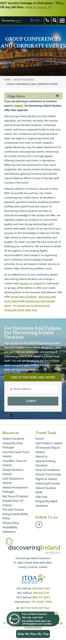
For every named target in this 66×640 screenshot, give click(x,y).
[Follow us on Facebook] (39, 524)
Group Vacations (24, 80)
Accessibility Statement (10, 529)
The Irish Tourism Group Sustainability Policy (15, 514)
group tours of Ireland (24, 297)
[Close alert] (62, 3)
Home (7, 80)
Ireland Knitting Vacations (46, 463)
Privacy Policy (11, 523)
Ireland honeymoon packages (15, 490)
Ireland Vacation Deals (46, 490)
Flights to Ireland (46, 479)
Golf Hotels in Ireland (49, 443)
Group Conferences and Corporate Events (32, 84)
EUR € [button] (37, 21)
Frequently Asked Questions (46, 503)
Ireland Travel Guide (48, 474)
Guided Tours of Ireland (13, 503)
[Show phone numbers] (47, 20)
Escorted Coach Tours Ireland (16, 454)
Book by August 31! (39, 7)
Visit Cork (41, 497)
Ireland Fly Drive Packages (13, 445)
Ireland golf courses (48, 483)
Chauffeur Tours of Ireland (15, 463)
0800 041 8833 (41, 597)
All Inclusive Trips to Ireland (48, 450)
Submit (31, 401)
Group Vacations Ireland (13, 472)
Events (40, 438)
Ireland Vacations (13, 438)
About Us (41, 456)
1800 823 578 (40, 593)
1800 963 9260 (41, 588)
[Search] (54, 20)
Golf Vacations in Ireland (13, 481)
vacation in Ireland (30, 283)
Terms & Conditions (48, 470)
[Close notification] (56, 613)
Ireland (18, 106)
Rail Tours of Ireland (15, 496)
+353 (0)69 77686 (41, 602)
